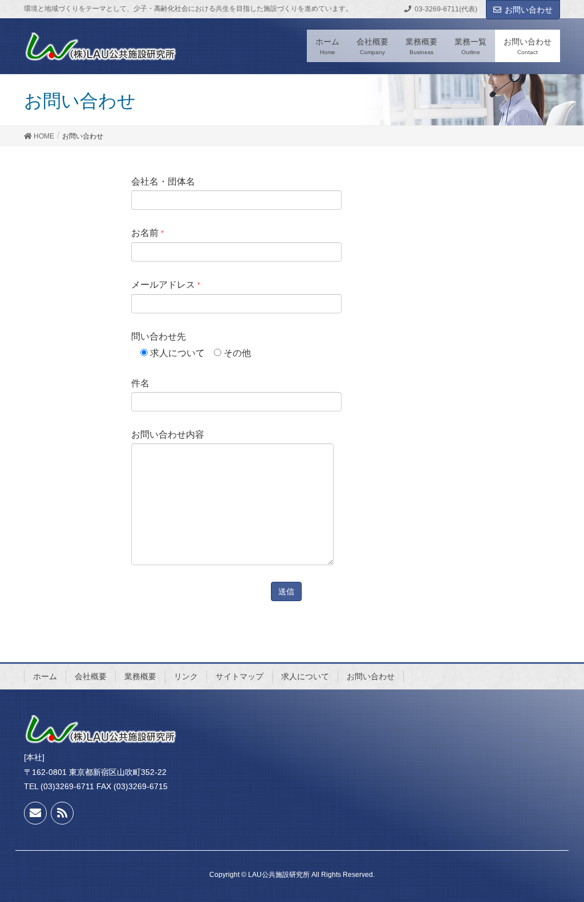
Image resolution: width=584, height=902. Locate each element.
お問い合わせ (529, 9)
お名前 (147, 233)
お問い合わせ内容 (167, 434)
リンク (186, 676)
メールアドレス (165, 284)
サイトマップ (239, 676)
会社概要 (91, 676)
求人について (305, 676)
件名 (140, 383)
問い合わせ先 (191, 345)
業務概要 (140, 676)
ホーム (45, 676)
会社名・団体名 (163, 181)
